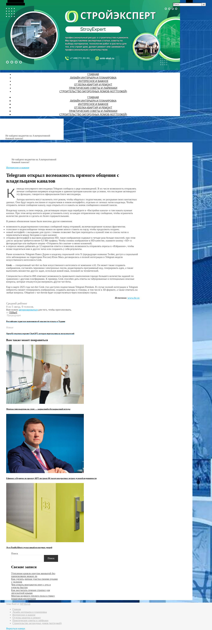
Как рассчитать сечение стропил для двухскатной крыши (30, 591)
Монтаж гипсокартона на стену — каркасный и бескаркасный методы (38, 409)
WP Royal (25, 604)
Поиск (14, 553)
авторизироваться (28, 309)
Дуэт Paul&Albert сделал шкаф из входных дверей (29, 547)
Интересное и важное (93, 81)
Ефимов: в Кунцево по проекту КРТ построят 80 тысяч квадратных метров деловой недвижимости (51, 478)
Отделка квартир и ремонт (93, 84)
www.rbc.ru (133, 298)
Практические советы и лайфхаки (93, 88)
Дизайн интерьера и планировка (93, 77)
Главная (93, 74)
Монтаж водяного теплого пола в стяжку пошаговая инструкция (33, 597)
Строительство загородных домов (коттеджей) (93, 91)
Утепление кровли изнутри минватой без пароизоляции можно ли (33, 575)
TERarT (13, 312)
